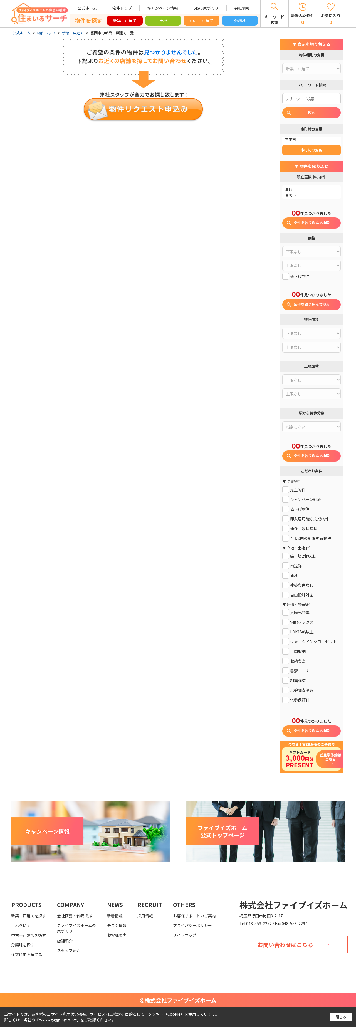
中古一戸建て (201, 20)
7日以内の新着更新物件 (310, 538)
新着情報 (115, 915)
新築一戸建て (125, 20)
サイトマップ (184, 935)
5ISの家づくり (206, 8)
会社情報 (242, 8)
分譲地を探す (22, 945)
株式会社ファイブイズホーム (293, 905)
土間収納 (298, 651)
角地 (294, 575)
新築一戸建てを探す (28, 915)
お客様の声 (117, 935)
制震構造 (298, 680)
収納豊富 (298, 661)
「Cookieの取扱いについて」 (57, 1020)
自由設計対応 (301, 595)
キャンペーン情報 (162, 8)
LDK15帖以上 (302, 632)
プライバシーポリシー (192, 925)
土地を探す (21, 925)
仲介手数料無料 (303, 528)
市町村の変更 (311, 149)
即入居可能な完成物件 (309, 519)
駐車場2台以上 (303, 556)
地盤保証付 (300, 700)
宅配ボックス (301, 622)
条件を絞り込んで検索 (312, 222)
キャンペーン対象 (305, 499)
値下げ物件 (300, 276)
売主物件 (298, 489)
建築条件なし (301, 585)
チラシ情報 (117, 925)
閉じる (340, 1017)
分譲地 (240, 20)
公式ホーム (87, 8)
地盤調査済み (301, 690)
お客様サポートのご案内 (194, 915)
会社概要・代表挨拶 (74, 915)
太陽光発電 (300, 612)
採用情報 (145, 915)
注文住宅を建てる (26, 954)
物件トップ (122, 8)
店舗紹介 (65, 940)
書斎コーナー (301, 670)
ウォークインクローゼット (313, 641)
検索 (311, 112)
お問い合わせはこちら (285, 945)
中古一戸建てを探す (28, 935)
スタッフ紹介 (68, 950)
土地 (163, 20)
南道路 (296, 565)
